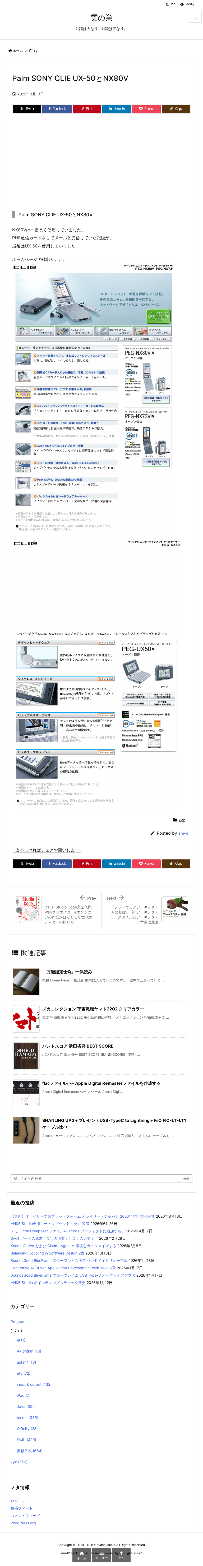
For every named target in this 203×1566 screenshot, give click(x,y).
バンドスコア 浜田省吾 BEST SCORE (78, 1046)
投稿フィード (22, 1508)
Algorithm (29, 1351)
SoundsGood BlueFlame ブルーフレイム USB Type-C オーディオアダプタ (73, 1275)
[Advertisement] (101, 163)
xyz (36, 50)
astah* (26, 1362)
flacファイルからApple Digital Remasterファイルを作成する (101, 1083)
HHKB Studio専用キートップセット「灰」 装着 (50, 1223)
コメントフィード (25, 1515)
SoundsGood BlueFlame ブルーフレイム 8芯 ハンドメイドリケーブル (69, 1260)
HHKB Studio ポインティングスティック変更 (48, 1282)
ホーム (18, 50)
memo (27, 1417)
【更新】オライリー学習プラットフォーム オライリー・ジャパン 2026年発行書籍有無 (83, 1216)
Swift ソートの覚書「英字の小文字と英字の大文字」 (54, 1238)
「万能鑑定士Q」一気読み (67, 971)
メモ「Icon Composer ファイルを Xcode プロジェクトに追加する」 (68, 1231)
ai (21, 1340)
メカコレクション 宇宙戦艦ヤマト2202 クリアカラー (93, 1008)
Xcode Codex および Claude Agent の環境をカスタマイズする (63, 1245)
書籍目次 (30, 1450)
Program (18, 1321)
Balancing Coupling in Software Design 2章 (47, 1253)
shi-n (183, 833)
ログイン (18, 1501)
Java (25, 1406)
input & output (34, 1384)
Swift (26, 1439)
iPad (23, 1395)
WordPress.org (23, 1523)
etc (23, 1373)
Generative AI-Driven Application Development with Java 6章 (63, 1268)
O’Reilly (27, 1428)
